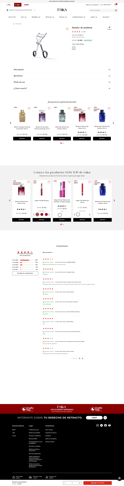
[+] (79, 483)
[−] (65, 483)
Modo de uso (19, 82)
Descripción (19, 70)
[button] (73, 48)
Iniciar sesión (106, 4)
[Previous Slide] (10, 123)
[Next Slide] (113, 123)
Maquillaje (19, 23)
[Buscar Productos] (116, 10)
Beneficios (18, 76)
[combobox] (104, 10)
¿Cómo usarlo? (20, 88)
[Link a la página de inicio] (14, 24)
